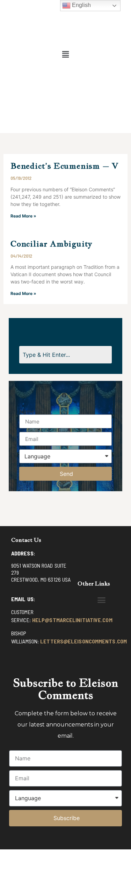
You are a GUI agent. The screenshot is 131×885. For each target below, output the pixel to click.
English (81, 5)
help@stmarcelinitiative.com (72, 620)
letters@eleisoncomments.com (83, 641)
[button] (65, 54)
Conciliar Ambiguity (51, 243)
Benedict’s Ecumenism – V (64, 165)
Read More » (23, 216)
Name (27, 411)
